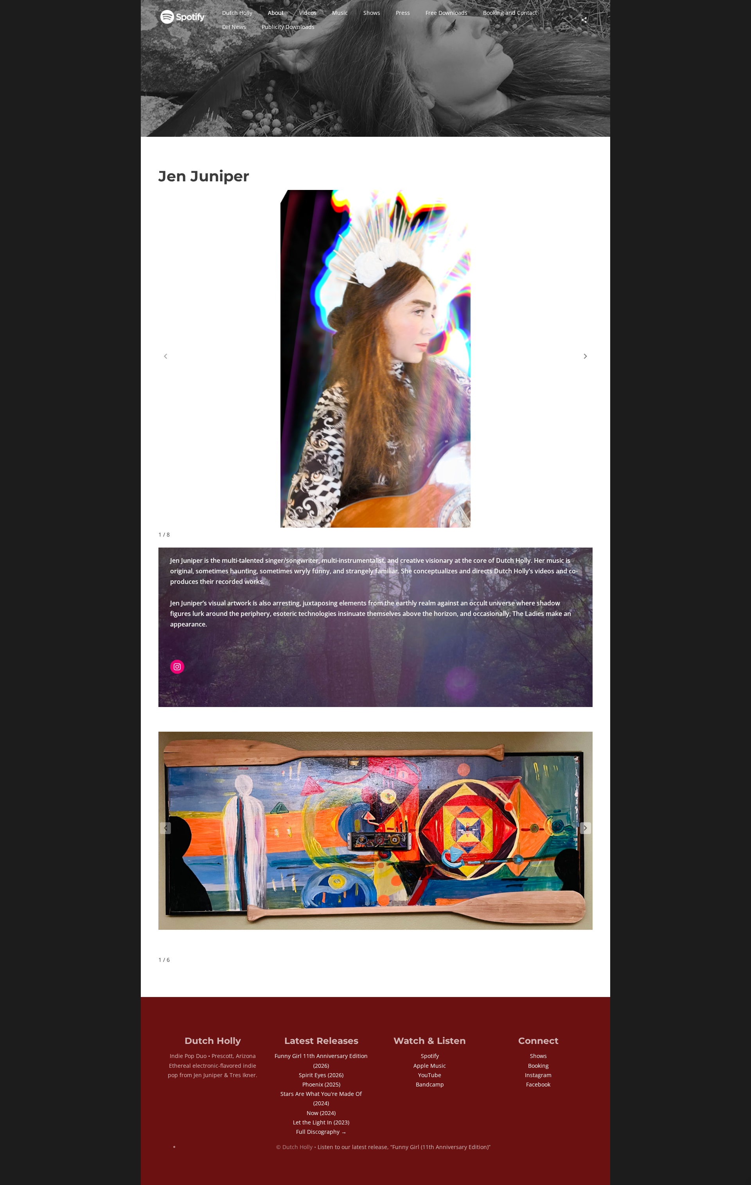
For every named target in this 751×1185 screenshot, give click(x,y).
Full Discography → (321, 1131)
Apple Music (429, 1065)
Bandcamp (430, 1084)
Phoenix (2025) (321, 1084)
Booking (538, 1065)
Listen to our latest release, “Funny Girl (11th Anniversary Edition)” (404, 1147)
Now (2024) (321, 1113)
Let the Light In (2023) (321, 1122)
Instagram (538, 1075)
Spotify (430, 1056)
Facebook (538, 1084)
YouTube (429, 1075)
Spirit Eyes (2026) (321, 1075)
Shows (538, 1056)
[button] (237, 13)
